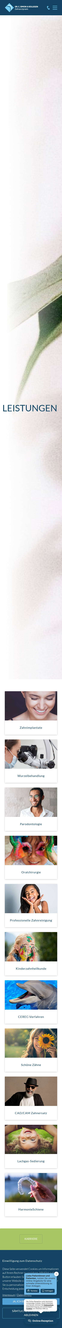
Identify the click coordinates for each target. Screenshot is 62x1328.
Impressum (8, 1295)
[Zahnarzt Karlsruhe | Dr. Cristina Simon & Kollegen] (21, 7)
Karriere (31, 1238)
